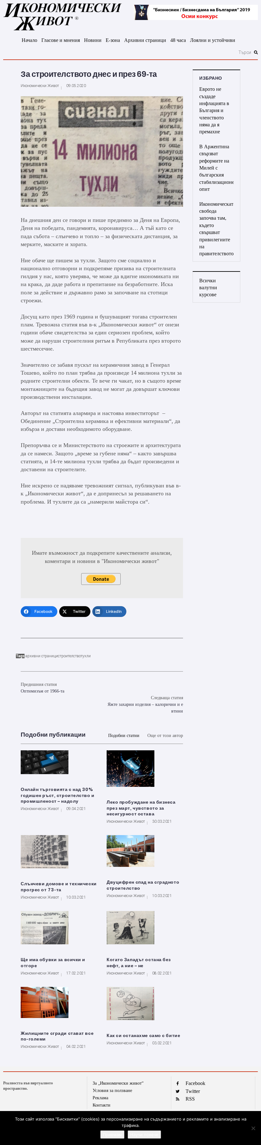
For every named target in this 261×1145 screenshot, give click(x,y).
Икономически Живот (40, 86)
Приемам (112, 1134)
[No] (253, 1128)
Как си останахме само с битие (143, 1035)
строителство (69, 656)
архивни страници (41, 656)
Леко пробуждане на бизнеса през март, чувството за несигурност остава (141, 808)
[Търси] (127, 52)
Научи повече (144, 1134)
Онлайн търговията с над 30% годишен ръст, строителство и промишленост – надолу (58, 795)
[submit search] (256, 52)
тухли (86, 656)
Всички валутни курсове (208, 288)
